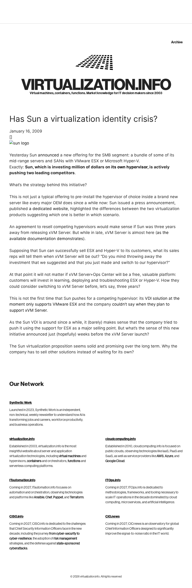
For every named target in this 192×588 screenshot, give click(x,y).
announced (48, 155)
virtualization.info (96, 85)
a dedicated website (48, 208)
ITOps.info (113, 480)
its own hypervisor (129, 167)
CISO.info (16, 516)
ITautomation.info (22, 480)
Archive (177, 42)
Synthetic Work (20, 402)
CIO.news (112, 516)
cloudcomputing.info (120, 439)
